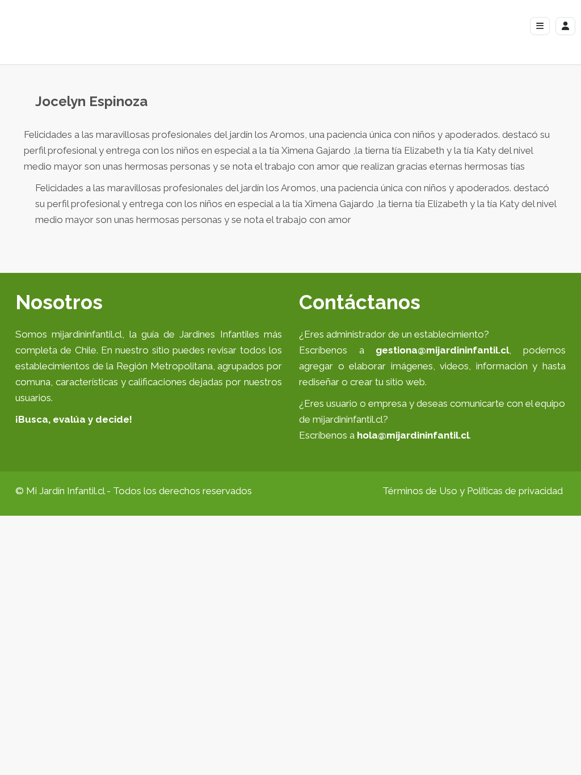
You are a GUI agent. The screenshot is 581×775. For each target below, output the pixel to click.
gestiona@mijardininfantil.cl (442, 350)
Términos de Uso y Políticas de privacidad (472, 490)
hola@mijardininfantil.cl (413, 435)
